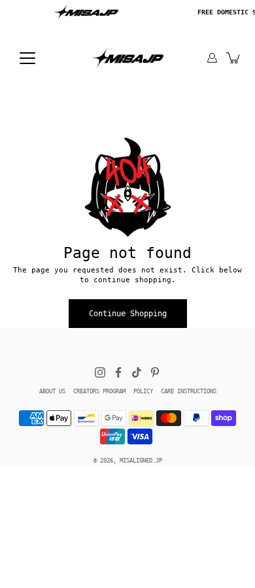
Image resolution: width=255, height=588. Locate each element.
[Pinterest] (155, 372)
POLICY (143, 391)
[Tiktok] (137, 372)
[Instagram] (100, 372)
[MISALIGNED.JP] (127, 57)
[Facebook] (118, 372)
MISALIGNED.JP (141, 460)
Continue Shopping (128, 313)
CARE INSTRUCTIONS (188, 391)
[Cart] (234, 58)
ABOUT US (52, 391)
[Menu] (27, 58)
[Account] (212, 58)
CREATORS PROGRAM (99, 391)
